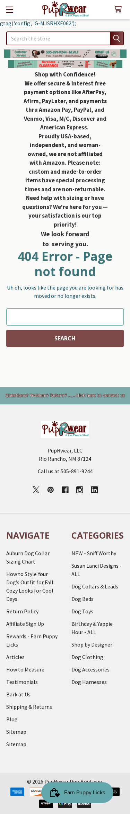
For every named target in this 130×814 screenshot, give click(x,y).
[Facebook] (65, 490)
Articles (15, 656)
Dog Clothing (87, 656)
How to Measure (25, 669)
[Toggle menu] (9, 9)
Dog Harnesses (89, 681)
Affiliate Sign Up (25, 623)
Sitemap (16, 731)
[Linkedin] (94, 490)
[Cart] (119, 9)
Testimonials (22, 681)
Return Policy (22, 611)
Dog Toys (82, 611)
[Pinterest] (50, 490)
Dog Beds (82, 598)
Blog (12, 719)
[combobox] (65, 38)
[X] (36, 490)
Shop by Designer (91, 644)
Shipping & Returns (29, 706)
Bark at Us (18, 694)
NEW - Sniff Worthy (93, 553)
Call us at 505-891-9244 (65, 471)
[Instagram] (79, 490)
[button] (65, 53)
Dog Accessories (90, 669)
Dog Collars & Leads (94, 586)
